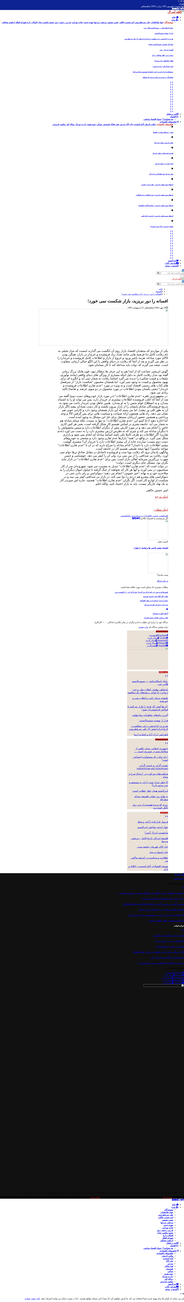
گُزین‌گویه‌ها (179, 874)
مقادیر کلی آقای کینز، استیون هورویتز (155, 596)
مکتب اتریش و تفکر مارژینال (163, 143)
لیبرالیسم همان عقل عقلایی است (150, 790)
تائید (38, 1298)
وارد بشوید (143, 627)
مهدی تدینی (168, 1225)
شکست (126, 516)
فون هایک (169, 1266)
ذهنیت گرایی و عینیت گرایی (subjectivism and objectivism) (152, 767)
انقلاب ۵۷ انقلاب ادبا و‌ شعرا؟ (163, 61)
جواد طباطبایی (166, 1212)
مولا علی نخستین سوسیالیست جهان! (160, 44)
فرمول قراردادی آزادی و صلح (153, 821)
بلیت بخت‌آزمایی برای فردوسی (163, 66)
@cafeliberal (178, 879)
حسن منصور (167, 1220)
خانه (174, 17)
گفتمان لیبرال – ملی (166, 50)
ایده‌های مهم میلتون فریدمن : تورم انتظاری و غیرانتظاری (154, 195)
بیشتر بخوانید (30, 1298)
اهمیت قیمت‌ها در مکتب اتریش (162, 153)
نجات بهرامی (167, 1228)
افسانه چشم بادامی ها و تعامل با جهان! (151, 548)
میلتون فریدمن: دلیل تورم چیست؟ (161, 226)
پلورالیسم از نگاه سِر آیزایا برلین (167, 957)
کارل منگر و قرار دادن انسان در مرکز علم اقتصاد (158, 951)
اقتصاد (173, 116)
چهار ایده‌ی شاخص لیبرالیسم (152, 827)
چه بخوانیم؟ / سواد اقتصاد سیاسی (158, 119)
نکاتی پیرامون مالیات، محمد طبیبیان (156, 618)
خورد (136, 516)
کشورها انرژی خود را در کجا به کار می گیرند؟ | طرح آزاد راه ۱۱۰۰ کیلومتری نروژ (141, 592)
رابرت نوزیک (167, 1276)
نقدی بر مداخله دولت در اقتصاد (163, 132)
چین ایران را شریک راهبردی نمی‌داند (156, 605)
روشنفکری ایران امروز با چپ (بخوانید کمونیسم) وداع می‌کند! (153, 72)
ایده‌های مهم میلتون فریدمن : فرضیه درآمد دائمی (157, 216)
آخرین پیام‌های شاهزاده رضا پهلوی (150, 715)
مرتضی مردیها (167, 1222)
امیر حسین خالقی (155, 516)
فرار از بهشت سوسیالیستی (164, 33)
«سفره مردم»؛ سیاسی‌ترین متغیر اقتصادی (154, 601)
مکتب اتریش (167, 1256)
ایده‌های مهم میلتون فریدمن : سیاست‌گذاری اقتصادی (155, 206)
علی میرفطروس (165, 1215)
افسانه (165, 516)
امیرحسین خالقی (165, 1217)
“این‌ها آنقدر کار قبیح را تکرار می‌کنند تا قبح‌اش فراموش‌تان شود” (148, 708)
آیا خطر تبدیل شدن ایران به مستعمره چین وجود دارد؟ (156, 915)
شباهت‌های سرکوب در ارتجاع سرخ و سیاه (161, 909)
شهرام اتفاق (167, 1238)
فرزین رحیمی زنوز (165, 1230)
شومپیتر (169, 1269)
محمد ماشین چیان (165, 1233)
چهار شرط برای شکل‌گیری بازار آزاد (161, 174)
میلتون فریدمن (166, 1281)
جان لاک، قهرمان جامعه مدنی (152, 846)
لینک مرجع (161, 496)
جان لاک (169, 1261)
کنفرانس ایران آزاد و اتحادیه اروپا (151, 734)
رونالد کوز (168, 1279)
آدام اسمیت (168, 1258)
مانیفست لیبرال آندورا (156, 832)
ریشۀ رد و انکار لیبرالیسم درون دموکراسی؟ (161, 963)
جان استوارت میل (158, 852)
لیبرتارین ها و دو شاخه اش (170, 946)
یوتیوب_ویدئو (171, 266)
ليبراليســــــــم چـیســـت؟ (169, 940)
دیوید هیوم (168, 1274)
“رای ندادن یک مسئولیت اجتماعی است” (163, 898)
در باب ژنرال (162, 581)
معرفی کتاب (170, 263)
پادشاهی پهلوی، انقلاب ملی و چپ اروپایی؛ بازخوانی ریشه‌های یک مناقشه (148, 691)
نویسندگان (168, 1210)
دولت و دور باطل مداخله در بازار (162, 55)
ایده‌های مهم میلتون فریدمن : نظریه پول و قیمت (157, 185)
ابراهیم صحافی (166, 1240)
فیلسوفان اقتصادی (168, 122)
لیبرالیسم (172, 260)
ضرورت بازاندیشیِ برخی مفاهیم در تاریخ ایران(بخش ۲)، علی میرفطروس (148, 39)
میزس (170, 1263)
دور (132, 516)
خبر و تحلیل (171, 114)
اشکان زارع (168, 1235)
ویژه (173, 20)
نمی (122, 516)
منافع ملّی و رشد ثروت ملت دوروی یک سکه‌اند (158, 77)
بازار (146, 516)
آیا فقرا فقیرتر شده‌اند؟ (160, 614)
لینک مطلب (161, 509)
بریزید (141, 516)
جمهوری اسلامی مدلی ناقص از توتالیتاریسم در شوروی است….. (151, 750)
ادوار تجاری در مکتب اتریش (164, 164)
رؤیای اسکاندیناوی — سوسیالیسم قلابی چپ (158, 28)
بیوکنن (170, 1271)
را (130, 516)
